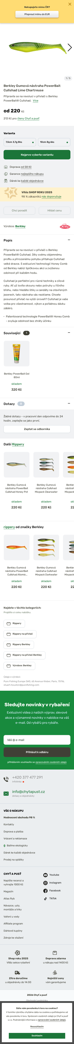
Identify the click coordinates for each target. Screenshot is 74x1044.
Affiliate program (13, 923)
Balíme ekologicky (17, 845)
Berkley (20, 226)
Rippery (18, 444)
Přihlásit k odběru (37, 752)
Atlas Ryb (9, 898)
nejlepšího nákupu (32, 173)
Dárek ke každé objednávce (19, 852)
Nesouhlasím (37, 1026)
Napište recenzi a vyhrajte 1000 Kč (14, 882)
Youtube (53, 875)
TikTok (53, 898)
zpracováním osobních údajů (51, 762)
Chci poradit (19, 210)
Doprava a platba (13, 831)
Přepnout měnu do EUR (37, 14)
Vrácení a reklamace (15, 838)
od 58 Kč (26, 167)
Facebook (53, 890)
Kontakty (9, 824)
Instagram (53, 882)
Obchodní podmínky (37, 1000)
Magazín (8, 891)
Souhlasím (37, 1035)
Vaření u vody (11, 916)
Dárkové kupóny (13, 930)
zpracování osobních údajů (52, 1020)
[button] (69, 47)
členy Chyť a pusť (28, 118)
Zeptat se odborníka (37, 429)
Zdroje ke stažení (13, 937)
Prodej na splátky (14, 859)
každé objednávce (32, 180)
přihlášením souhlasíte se (36, 762)
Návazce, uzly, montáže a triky (13, 907)
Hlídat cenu (54, 210)
